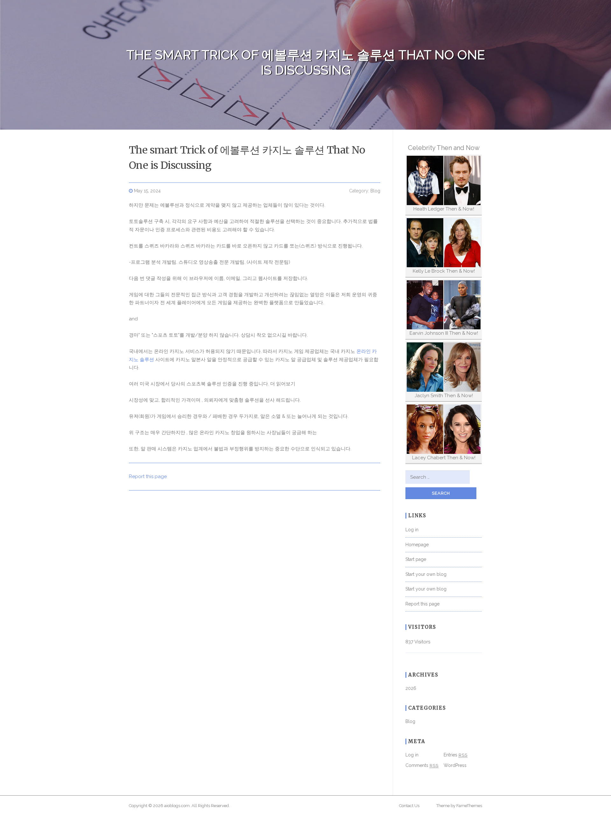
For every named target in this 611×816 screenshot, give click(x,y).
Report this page (148, 476)
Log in (411, 529)
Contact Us (409, 805)
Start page (415, 559)
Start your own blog (425, 574)
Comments (422, 765)
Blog (375, 190)
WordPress (455, 765)
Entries (455, 754)
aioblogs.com (177, 805)
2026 (410, 688)
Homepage (417, 544)
